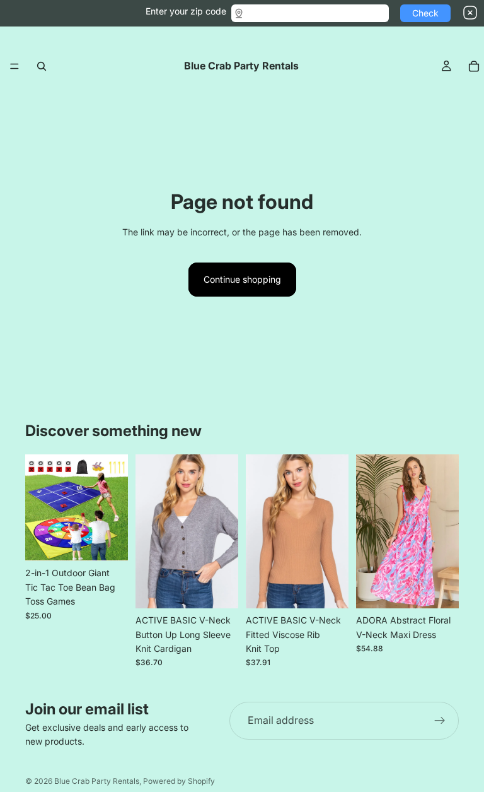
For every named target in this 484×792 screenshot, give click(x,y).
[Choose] (218, 588)
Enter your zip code (186, 11)
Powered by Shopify (179, 781)
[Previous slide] (39, 508)
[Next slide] (114, 508)
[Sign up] (440, 720)
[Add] (108, 542)
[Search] (41, 66)
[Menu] (14, 66)
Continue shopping (242, 279)
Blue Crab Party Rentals (96, 781)
